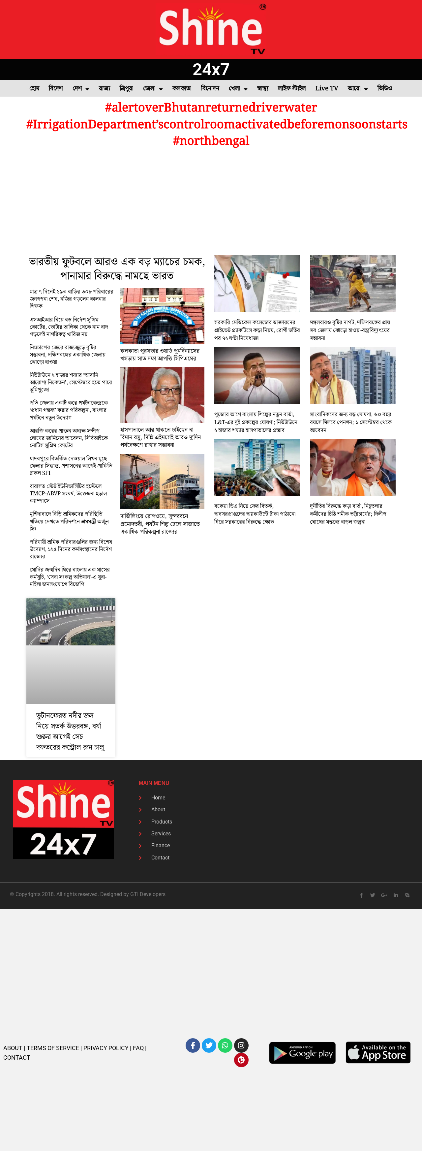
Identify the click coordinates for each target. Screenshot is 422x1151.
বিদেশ (56, 88)
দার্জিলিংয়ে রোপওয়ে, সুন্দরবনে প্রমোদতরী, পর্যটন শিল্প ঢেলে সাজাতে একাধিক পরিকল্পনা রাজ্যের (160, 524)
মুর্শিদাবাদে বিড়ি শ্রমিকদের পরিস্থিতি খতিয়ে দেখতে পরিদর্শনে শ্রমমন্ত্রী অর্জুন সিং (69, 521)
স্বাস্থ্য (262, 88)
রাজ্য (104, 88)
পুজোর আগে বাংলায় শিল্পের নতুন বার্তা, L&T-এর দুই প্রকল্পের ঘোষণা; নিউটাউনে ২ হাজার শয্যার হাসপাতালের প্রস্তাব (255, 422)
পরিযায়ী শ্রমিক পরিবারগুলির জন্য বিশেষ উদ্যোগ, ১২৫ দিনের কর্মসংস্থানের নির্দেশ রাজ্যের (71, 549)
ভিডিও (384, 88)
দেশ (77, 88)
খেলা (234, 88)
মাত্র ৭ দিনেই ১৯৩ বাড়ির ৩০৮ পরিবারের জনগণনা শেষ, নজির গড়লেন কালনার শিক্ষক (71, 299)
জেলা (149, 88)
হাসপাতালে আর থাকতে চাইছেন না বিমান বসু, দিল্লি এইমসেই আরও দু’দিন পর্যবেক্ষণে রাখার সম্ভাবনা (160, 437)
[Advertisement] (211, 202)
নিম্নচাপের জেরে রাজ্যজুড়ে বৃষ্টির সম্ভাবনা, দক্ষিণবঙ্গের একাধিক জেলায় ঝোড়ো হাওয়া (68, 355)
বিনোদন (210, 88)
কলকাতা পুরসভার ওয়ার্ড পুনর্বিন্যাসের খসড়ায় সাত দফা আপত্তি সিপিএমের (159, 354)
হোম (34, 88)
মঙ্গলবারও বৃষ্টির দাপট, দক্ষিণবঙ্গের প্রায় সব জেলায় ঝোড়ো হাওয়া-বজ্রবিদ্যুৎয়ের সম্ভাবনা (350, 330)
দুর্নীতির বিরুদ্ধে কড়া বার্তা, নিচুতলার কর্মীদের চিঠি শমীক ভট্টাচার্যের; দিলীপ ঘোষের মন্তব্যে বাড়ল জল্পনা (348, 514)
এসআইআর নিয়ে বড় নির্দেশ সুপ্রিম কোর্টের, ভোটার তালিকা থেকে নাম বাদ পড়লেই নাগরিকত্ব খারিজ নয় (69, 327)
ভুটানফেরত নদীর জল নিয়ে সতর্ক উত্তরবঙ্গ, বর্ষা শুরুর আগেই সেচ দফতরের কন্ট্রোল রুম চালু (70, 731)
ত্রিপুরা (127, 88)
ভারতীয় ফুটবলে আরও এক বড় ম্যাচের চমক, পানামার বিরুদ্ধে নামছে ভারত (117, 269)
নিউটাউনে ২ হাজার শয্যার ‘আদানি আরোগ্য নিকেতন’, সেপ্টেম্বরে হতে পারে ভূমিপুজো (71, 382)
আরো (354, 88)
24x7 (211, 69)
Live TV (327, 88)
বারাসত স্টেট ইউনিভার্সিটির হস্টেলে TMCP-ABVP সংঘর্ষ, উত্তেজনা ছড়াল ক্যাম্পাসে (68, 494)
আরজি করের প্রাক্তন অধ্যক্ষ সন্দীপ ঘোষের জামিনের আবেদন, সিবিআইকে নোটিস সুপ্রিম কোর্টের (69, 438)
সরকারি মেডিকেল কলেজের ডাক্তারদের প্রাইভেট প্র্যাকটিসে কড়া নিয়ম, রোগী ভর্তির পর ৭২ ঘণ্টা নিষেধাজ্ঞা (257, 330)
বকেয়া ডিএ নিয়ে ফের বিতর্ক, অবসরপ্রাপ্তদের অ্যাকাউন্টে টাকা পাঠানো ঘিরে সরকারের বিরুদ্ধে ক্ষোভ (254, 514)
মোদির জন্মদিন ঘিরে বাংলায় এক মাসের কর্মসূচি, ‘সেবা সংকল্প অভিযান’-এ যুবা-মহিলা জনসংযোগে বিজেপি (70, 577)
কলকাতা (182, 88)
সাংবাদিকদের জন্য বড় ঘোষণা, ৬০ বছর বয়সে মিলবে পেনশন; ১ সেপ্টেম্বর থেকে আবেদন (351, 422)
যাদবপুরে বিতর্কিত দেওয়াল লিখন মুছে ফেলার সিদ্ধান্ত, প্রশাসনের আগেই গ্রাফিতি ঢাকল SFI (71, 466)
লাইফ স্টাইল (292, 88)
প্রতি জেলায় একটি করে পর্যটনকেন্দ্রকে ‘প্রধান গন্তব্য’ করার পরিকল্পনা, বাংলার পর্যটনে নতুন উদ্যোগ (69, 410)
